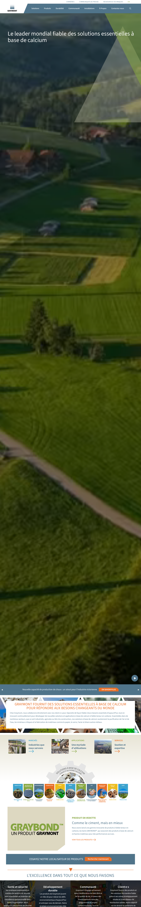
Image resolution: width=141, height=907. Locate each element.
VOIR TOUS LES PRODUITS (82, 839)
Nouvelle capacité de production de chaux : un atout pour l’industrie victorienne (59, 689)
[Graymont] (12, 8)
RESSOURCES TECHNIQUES (113, 2)
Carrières (70, 2)
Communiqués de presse (89, 2)
